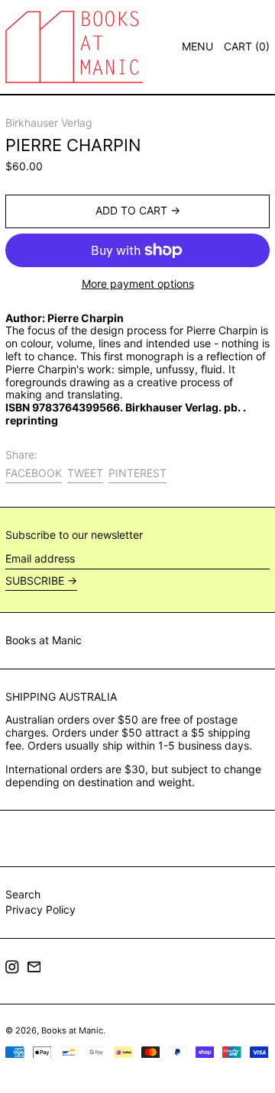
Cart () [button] (247, 46)
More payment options (138, 284)
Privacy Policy (40, 909)
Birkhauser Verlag (48, 122)
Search (22, 894)
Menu (197, 46)
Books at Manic (43, 640)
